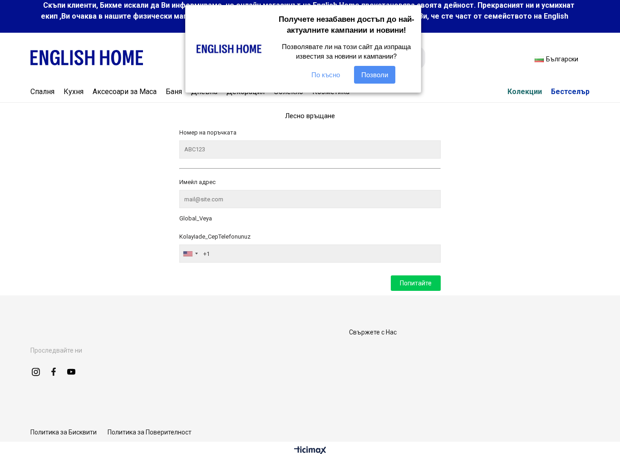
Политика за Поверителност (150, 432)
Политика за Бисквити (63, 432)
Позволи (374, 75)
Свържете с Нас (373, 332)
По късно (325, 75)
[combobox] (190, 253)
